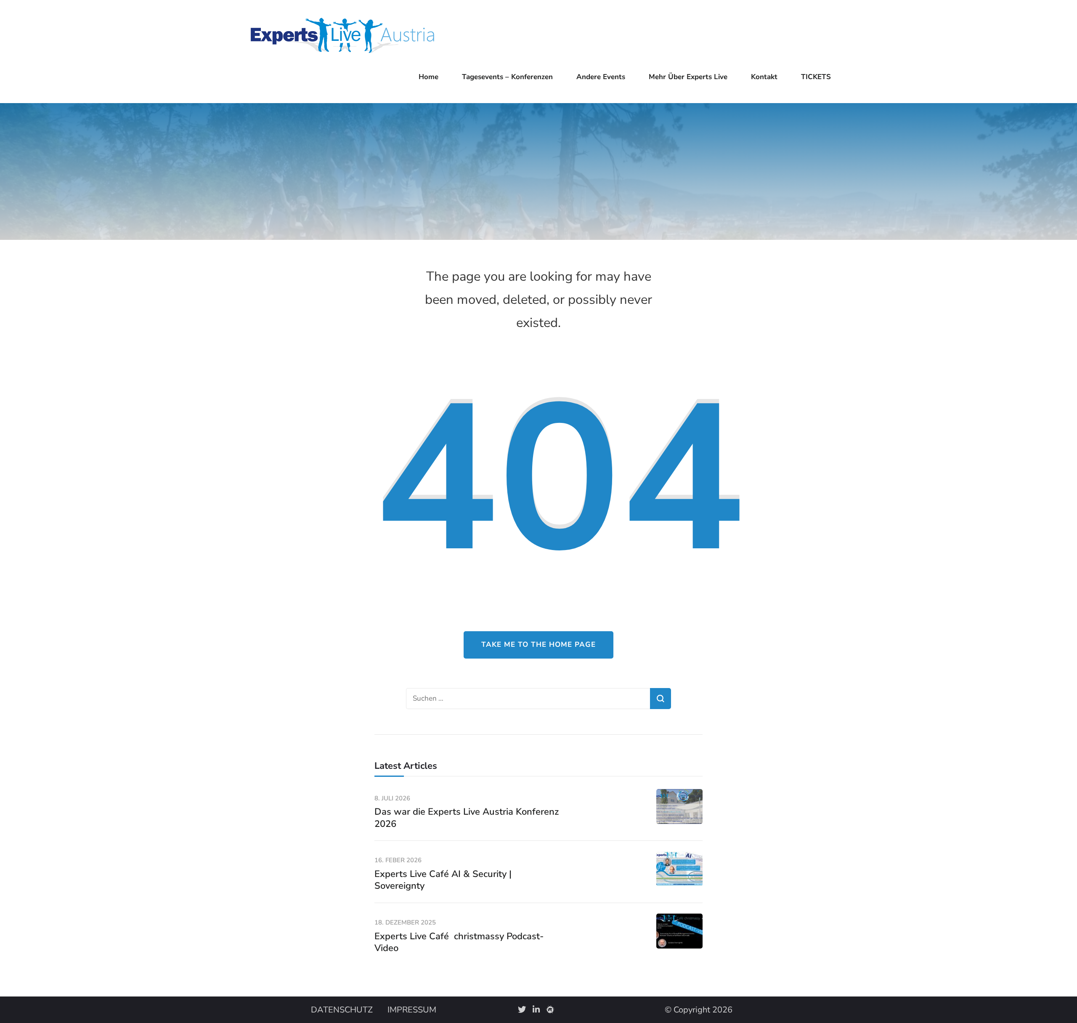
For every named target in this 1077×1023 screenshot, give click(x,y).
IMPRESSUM (411, 1010)
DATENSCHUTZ (342, 1010)
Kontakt (764, 77)
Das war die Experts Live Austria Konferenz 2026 (466, 817)
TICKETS (816, 77)
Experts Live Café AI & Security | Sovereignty (443, 880)
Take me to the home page (538, 644)
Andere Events (600, 77)
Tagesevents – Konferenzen (507, 77)
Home (428, 77)
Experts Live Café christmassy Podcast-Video (459, 942)
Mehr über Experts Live (688, 77)
